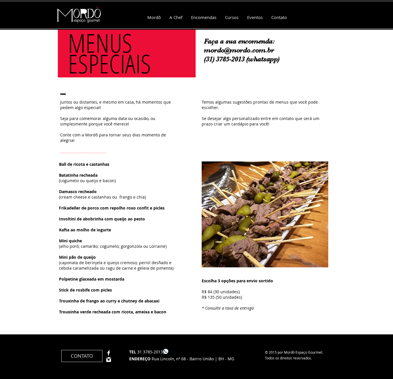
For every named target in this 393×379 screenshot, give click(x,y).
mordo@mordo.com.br (239, 50)
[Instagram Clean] (108, 359)
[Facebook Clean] (108, 353)
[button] (265, 214)
